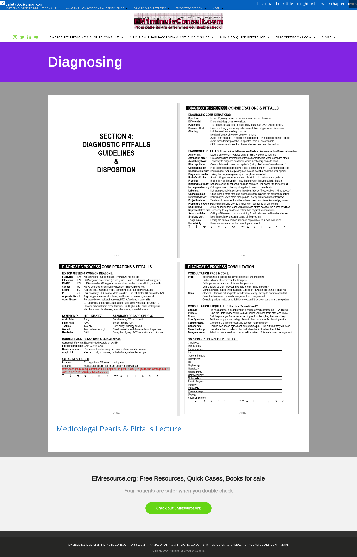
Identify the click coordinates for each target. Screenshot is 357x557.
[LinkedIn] (29, 37)
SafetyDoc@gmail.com (24, 4)
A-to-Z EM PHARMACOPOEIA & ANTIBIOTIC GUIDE (95, 8)
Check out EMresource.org (178, 508)
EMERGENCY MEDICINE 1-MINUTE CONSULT (31, 8)
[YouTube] (36, 37)
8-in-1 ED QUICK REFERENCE (150, 8)
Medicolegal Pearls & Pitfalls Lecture (118, 429)
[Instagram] (15, 37)
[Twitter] (22, 37)
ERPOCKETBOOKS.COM (189, 8)
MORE (216, 8)
